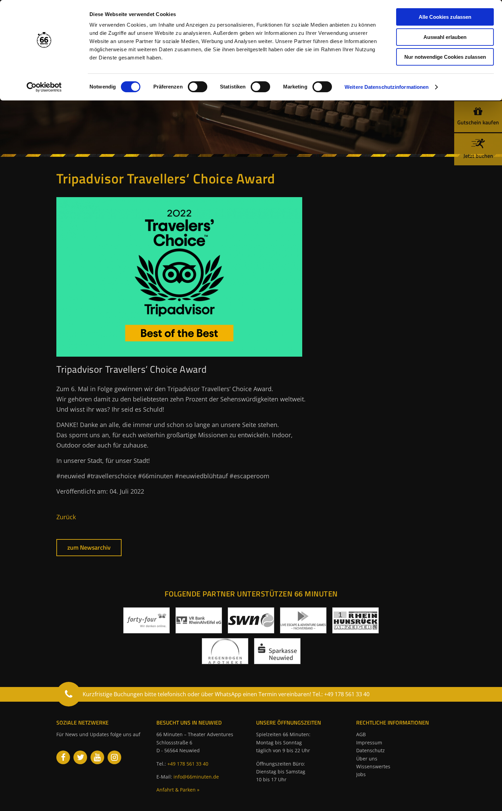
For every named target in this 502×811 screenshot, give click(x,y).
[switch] (197, 86)
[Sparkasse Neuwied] (277, 661)
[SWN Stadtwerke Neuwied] (251, 631)
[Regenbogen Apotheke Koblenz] (225, 661)
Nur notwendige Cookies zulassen (445, 57)
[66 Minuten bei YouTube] (97, 757)
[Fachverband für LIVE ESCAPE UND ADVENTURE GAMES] (303, 631)
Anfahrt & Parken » (177, 789)
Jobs (361, 774)
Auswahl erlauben (444, 37)
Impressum (369, 742)
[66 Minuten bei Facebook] (63, 757)
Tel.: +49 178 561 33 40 (340, 694)
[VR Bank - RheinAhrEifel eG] (199, 631)
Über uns (366, 758)
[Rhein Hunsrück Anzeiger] (355, 631)
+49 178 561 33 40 (187, 763)
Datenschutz (370, 750)
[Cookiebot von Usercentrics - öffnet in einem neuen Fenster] (44, 87)
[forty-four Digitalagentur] (146, 631)
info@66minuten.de (196, 776)
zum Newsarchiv (89, 547)
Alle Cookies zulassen (445, 17)
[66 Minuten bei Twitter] (80, 757)
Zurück (66, 517)
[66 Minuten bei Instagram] (114, 757)
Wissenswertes (373, 766)
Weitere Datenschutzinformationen (387, 87)
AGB (361, 734)
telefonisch (172, 694)
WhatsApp (228, 694)
